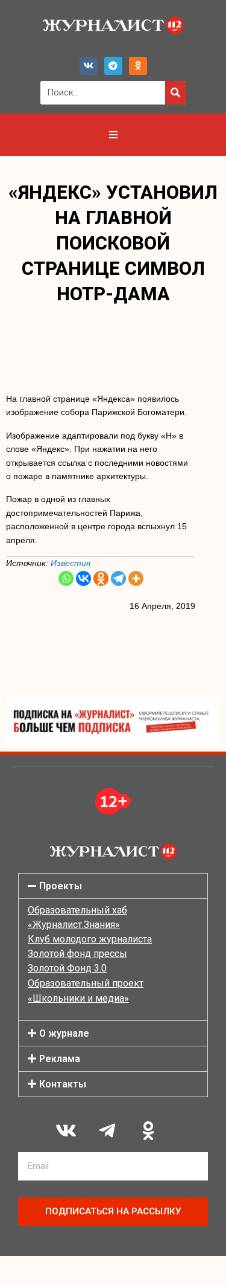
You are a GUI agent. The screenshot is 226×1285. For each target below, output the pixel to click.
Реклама (59, 1058)
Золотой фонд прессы (77, 953)
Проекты (60, 886)
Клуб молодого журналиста (90, 939)
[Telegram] (113, 66)
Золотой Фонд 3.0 (67, 968)
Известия (72, 563)
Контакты (62, 1084)
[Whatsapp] (66, 578)
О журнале (64, 1033)
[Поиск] (175, 93)
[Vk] (89, 66)
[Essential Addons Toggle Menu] (113, 135)
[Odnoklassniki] (138, 66)
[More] (135, 578)
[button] (113, 886)
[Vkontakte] (83, 578)
